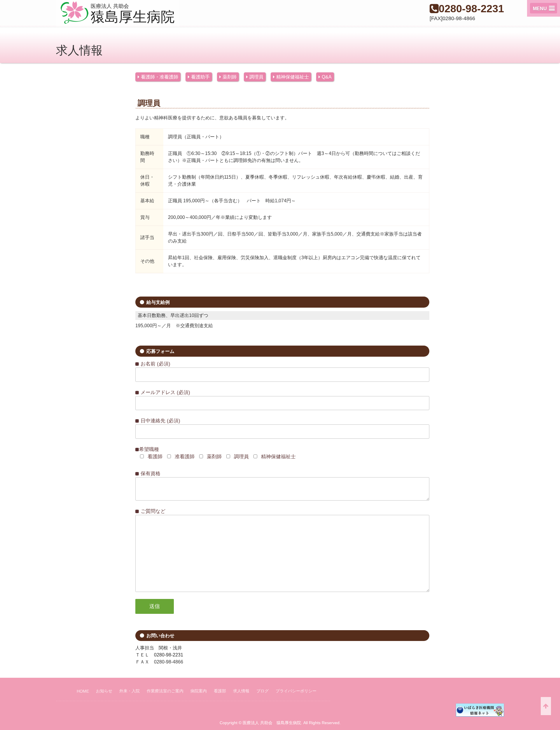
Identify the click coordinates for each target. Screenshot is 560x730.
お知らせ (104, 691)
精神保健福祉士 (292, 76)
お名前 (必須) (154, 364)
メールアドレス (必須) (164, 392)
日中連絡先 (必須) (159, 421)
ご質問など (152, 511)
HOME (83, 691)
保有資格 (149, 473)
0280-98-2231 (471, 9)
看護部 (220, 691)
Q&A (327, 76)
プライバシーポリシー (296, 691)
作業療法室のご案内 (165, 691)
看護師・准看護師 (159, 76)
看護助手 (200, 76)
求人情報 (241, 691)
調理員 (256, 76)
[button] (543, 8)
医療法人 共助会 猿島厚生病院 (272, 722)
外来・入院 (129, 691)
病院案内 (198, 691)
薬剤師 (230, 76)
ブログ (262, 691)
